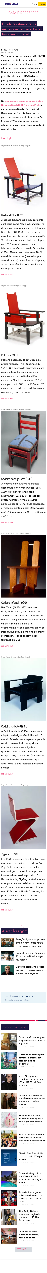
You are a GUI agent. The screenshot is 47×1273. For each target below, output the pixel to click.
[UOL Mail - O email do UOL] (31, 3)
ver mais (21, 1249)
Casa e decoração (23, 13)
